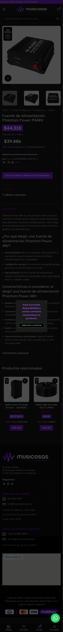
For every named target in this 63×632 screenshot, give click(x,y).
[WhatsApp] (55, 618)
